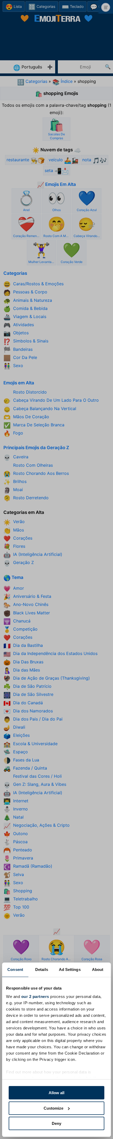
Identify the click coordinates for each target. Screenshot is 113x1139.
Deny (56, 1123)
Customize (53, 1108)
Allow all (56, 1092)
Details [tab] (41, 969)
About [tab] (98, 969)
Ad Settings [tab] (70, 969)
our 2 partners (35, 996)
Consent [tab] (15, 969)
